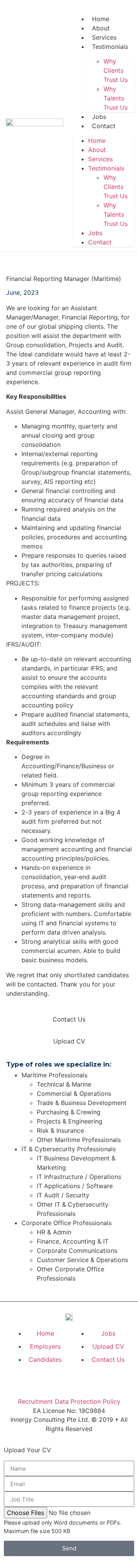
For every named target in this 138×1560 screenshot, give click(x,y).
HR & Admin (54, 1232)
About (101, 28)
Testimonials (110, 46)
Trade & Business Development (82, 1103)
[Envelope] (86, 1380)
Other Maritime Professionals (79, 1140)
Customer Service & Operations (82, 1260)
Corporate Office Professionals (66, 1223)
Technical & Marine (64, 1084)
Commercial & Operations (74, 1093)
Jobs (99, 116)
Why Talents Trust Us (116, 98)
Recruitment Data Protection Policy (69, 1401)
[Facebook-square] (106, 9)
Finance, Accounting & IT (72, 1241)
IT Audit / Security (63, 1195)
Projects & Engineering (69, 1121)
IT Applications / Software (75, 1186)
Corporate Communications (77, 1250)
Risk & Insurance (60, 1130)
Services (104, 37)
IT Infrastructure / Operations (79, 1176)
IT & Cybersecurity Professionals (68, 1149)
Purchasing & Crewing (68, 1112)
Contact (103, 126)
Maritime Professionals (54, 1075)
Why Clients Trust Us (116, 70)
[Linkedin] (122, 9)
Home (100, 19)
